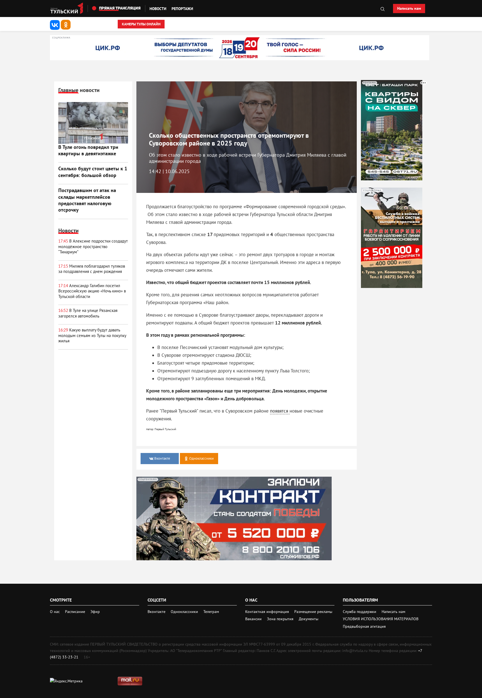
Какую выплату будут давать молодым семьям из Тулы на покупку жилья (92, 335)
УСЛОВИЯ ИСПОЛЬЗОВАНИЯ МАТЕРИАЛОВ (380, 618)
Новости (158, 8)
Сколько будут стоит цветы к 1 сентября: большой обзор (92, 171)
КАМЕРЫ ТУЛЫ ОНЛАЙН (141, 24)
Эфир (95, 611)
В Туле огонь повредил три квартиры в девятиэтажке (88, 150)
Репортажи (182, 8)
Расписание (75, 611)
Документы (308, 618)
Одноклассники (185, 611)
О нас (55, 611)
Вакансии (254, 618)
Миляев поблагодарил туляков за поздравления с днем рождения (91, 268)
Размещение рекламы (313, 611)
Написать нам (409, 8)
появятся (280, 411)
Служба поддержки (360, 611)
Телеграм (211, 611)
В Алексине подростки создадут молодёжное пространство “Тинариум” (93, 246)
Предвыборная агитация (364, 626)
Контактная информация (267, 611)
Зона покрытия (280, 618)
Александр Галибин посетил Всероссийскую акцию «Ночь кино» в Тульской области (92, 291)
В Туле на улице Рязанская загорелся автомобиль (87, 313)
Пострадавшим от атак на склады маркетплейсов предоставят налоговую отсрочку (87, 200)
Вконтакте (157, 611)
